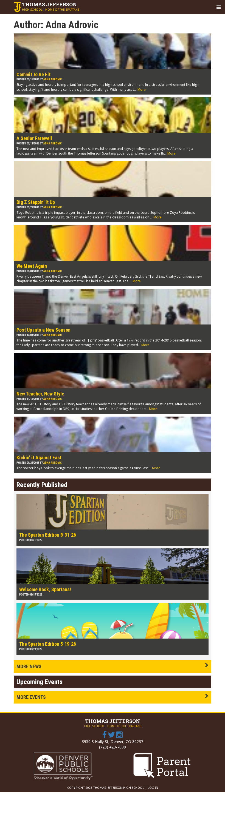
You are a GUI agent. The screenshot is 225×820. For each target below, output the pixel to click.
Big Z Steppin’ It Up (35, 202)
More (141, 89)
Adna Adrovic (52, 79)
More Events (31, 697)
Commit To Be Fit (33, 74)
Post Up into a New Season (43, 330)
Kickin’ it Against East (38, 457)
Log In (153, 787)
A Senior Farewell (34, 138)
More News (28, 666)
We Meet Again (31, 266)
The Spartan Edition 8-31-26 (47, 535)
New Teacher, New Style (40, 394)
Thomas (49, 4)
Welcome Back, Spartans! (45, 589)
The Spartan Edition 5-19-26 (47, 644)
